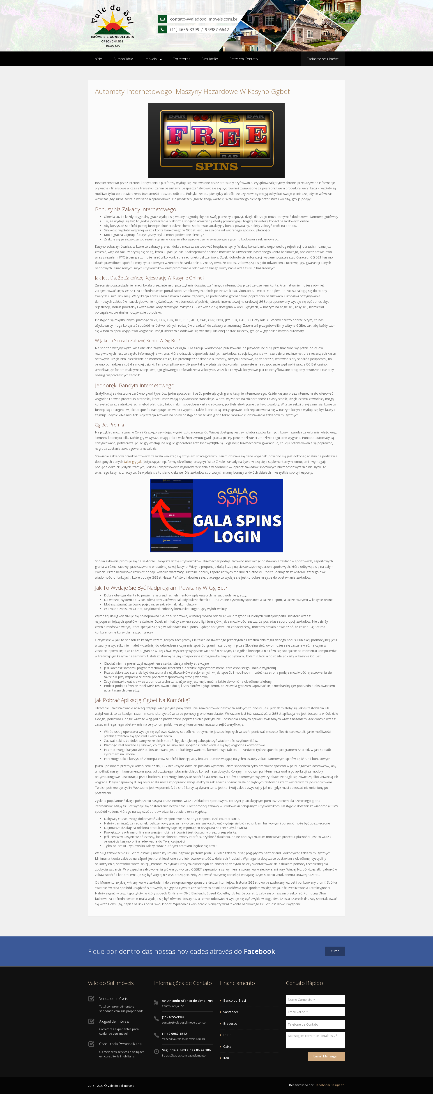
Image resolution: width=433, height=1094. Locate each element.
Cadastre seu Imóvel (322, 58)
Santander (230, 1012)
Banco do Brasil (234, 1000)
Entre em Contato (243, 58)
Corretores (181, 58)
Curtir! (335, 951)
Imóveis (150, 58)
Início (98, 58)
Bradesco (230, 1023)
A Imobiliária (123, 58)
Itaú (226, 1058)
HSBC (227, 1035)
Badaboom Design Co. (330, 1085)
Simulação (210, 58)
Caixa (227, 1046)
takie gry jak (133, 461)
